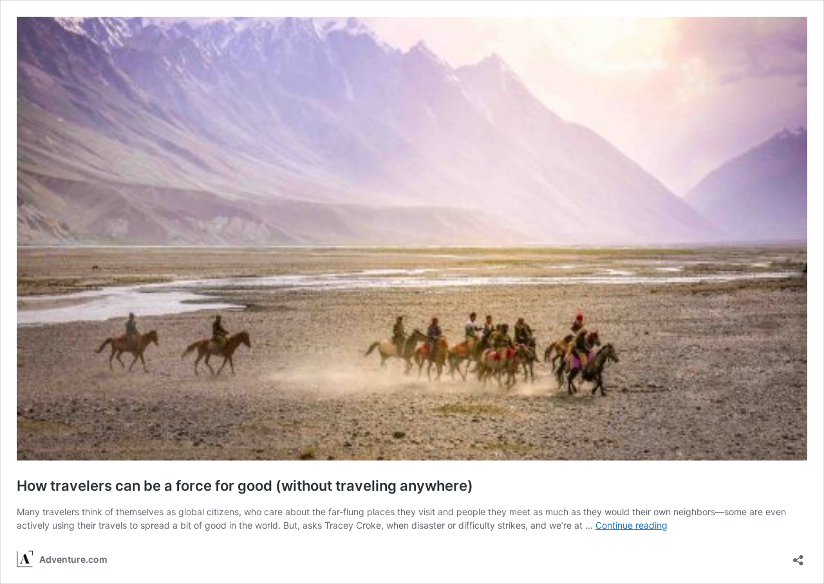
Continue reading (631, 525)
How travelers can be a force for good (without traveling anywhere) (245, 485)
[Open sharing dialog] (798, 556)
